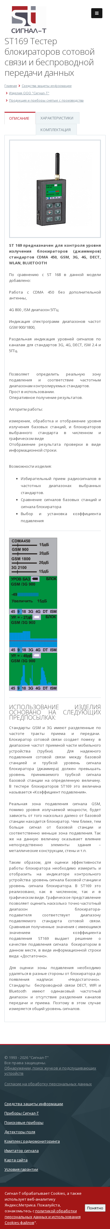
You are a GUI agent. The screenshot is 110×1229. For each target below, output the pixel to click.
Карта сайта (16, 1160)
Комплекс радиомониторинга (32, 1141)
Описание (19, 118)
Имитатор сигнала (21, 1150)
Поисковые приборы (23, 1122)
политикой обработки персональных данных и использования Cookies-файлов (43, 1216)
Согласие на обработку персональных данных (48, 1083)
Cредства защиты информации (33, 1103)
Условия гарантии (21, 1169)
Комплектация (55, 129)
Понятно (95, 1208)
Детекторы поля (19, 1131)
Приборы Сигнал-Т (21, 1113)
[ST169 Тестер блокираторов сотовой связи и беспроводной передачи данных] (55, 188)
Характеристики (56, 118)
